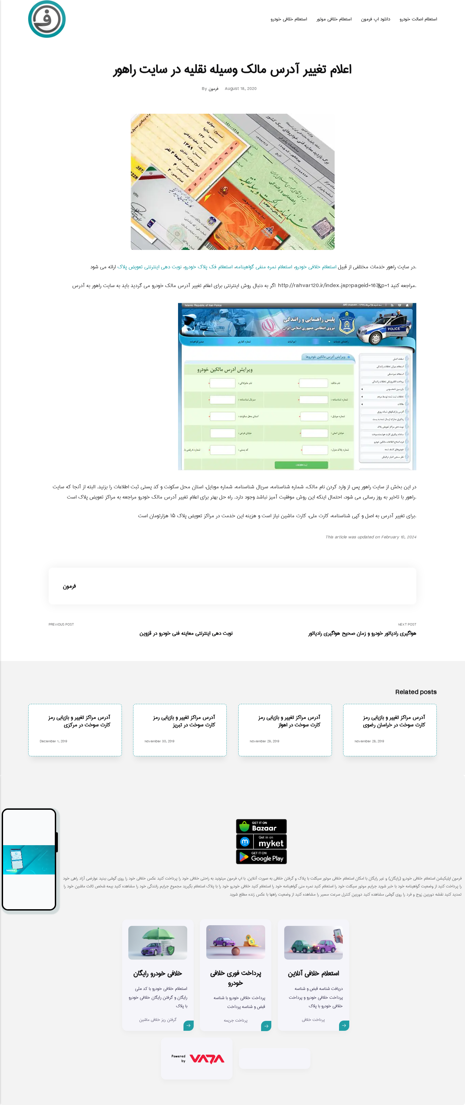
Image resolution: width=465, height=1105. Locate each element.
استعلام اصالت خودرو (418, 19)
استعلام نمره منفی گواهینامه (264, 266)
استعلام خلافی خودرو (289, 19)
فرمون (213, 89)
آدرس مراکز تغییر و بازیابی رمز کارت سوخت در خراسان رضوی (394, 721)
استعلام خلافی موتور (334, 19)
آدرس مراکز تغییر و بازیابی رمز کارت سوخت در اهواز (289, 721)
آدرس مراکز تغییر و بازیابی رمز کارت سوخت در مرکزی (79, 721)
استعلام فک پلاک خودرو (209, 266)
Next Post (362, 629)
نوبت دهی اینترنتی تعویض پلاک (149, 266)
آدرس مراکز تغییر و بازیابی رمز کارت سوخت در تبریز (184, 721)
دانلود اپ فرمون (375, 19)
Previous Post (141, 629)
